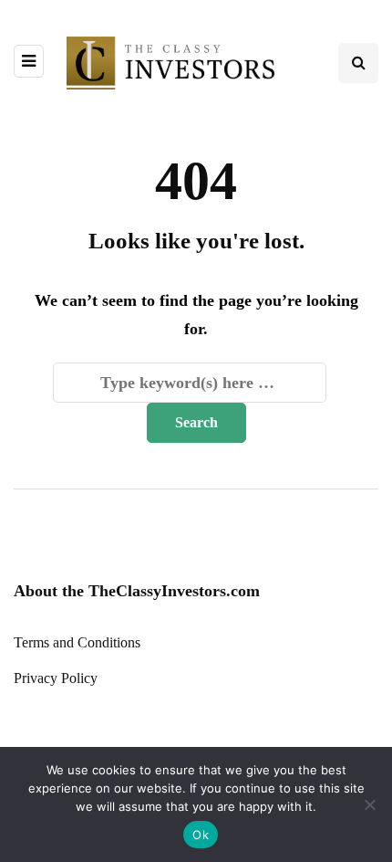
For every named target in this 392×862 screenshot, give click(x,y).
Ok (200, 834)
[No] (369, 804)
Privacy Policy (56, 678)
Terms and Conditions (77, 642)
